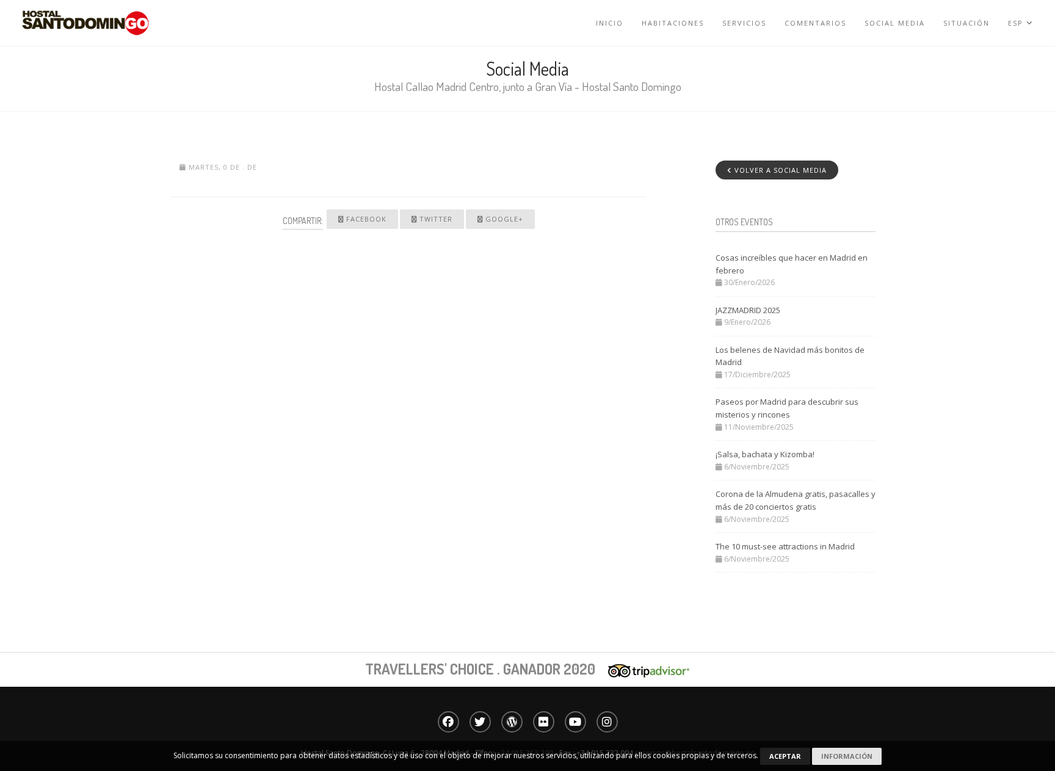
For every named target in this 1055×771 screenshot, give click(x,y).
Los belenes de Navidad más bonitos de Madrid (790, 356)
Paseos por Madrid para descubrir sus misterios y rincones (787, 408)
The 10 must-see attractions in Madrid (785, 546)
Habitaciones (673, 22)
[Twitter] (480, 722)
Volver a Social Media (779, 170)
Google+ (503, 218)
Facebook (365, 218)
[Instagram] (607, 722)
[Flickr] (543, 722)
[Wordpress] (512, 722)
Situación (966, 22)
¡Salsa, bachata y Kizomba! (765, 454)
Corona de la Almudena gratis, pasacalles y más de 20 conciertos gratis (796, 500)
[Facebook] (448, 722)
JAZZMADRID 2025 (748, 310)
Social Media (895, 22)
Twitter (434, 218)
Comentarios (815, 22)
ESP (1017, 22)
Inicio (609, 22)
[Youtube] (575, 722)
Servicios (744, 22)
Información (846, 756)
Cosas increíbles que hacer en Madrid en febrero (792, 264)
